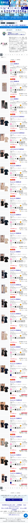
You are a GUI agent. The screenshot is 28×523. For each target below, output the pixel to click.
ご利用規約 (14, 509)
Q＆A (24, 504)
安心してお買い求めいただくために (10, 508)
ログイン (3, 23)
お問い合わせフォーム (14, 514)
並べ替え (18, 29)
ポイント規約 (23, 508)
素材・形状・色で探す (13, 25)
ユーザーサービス (18, 8)
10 (21, 54)
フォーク (19, 27)
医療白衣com (12, 27)
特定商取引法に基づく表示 (8, 504)
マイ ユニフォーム (12, 8)
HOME (2, 12)
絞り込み (9, 29)
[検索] (21, 21)
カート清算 (25, 8)
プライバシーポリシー (14, 506)
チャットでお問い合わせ (26, 516)
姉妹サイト (3, 57)
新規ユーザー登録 (10, 23)
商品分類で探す (23, 25)
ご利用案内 (19, 504)
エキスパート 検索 (5, 8)
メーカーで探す (4, 25)
